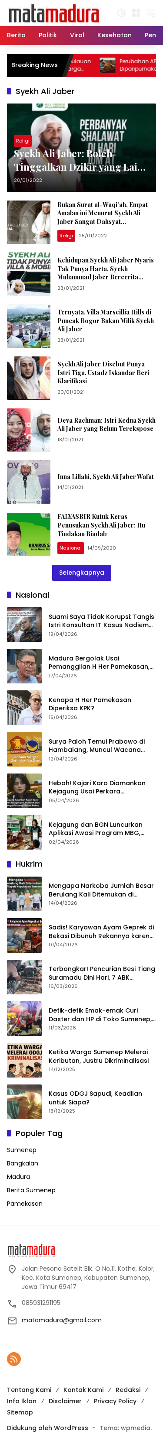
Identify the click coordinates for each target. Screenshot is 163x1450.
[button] (121, 13)
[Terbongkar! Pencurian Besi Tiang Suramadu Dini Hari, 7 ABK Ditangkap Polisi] (24, 977)
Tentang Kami (29, 1389)
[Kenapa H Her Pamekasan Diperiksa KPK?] (24, 707)
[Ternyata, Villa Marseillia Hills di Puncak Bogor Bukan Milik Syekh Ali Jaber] (28, 326)
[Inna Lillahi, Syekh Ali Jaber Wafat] (28, 482)
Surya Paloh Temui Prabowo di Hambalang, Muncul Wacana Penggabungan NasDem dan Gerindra (97, 746)
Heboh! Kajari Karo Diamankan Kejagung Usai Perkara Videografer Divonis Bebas (97, 787)
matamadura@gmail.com (62, 1320)
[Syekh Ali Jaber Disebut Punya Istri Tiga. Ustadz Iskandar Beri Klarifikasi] (28, 378)
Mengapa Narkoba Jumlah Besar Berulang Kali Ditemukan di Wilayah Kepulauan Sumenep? (101, 890)
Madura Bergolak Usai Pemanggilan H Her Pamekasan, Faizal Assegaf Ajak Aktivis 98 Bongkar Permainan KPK (99, 662)
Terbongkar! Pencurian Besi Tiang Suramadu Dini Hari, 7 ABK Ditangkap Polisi (102, 973)
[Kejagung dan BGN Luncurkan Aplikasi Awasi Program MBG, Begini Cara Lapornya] (24, 832)
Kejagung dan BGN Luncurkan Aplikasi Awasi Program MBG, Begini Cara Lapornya (96, 829)
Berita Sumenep (31, 1190)
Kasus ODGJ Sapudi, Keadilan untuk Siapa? (95, 1098)
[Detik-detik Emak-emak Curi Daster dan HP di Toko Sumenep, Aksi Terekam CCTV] (24, 1018)
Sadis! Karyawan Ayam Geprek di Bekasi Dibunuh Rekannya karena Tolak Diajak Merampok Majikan (101, 931)
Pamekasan (25, 1203)
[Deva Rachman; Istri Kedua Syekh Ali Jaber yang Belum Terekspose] (28, 430)
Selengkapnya (81, 572)
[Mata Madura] (54, 12)
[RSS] (14, 1359)
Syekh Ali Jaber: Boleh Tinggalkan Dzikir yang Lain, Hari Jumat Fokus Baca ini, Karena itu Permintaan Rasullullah (80, 160)
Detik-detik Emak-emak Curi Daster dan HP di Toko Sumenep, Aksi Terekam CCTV (100, 1015)
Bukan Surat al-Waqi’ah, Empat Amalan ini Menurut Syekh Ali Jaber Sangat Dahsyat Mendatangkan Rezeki (102, 217)
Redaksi (128, 1389)
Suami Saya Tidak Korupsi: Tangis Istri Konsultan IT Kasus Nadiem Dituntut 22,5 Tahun (101, 621)
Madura (18, 1176)
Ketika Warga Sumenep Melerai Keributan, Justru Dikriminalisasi (99, 1056)
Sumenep (22, 1150)
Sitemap (20, 1412)
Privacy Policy (115, 1401)
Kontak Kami (83, 1389)
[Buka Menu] (136, 13)
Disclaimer (65, 1401)
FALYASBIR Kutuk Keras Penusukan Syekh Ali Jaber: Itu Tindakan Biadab (101, 524)
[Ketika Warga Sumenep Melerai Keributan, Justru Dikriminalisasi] (24, 1060)
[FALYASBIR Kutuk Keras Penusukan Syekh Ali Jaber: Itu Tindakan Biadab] (28, 534)
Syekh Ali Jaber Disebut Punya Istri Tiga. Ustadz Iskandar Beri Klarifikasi (103, 372)
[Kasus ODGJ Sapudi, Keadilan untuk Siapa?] (24, 1101)
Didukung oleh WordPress (47, 1428)
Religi (23, 140)
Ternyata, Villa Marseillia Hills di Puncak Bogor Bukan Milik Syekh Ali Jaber (105, 320)
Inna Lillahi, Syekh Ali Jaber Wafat (105, 477)
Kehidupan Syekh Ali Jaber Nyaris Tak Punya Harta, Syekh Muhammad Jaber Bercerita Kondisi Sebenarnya (105, 273)
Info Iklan (22, 1401)
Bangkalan (22, 1163)
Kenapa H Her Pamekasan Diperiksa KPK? (90, 704)
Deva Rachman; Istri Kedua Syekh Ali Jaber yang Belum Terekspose (106, 424)
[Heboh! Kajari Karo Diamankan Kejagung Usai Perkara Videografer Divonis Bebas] (24, 791)
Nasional (71, 547)
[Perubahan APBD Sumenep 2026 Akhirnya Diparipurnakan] (87, 65)
